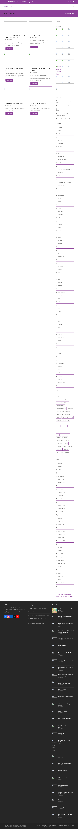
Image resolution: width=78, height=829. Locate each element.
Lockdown (64, 426)
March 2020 (60, 553)
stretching (59, 449)
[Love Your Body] (40, 26)
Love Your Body (35, 35)
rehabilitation (60, 440)
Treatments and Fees (46, 825)
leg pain (59, 247)
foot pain (60, 208)
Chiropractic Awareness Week (14, 103)
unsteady (67, 452)
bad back (60, 146)
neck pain (66, 429)
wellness (60, 376)
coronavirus (70, 408)
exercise (59, 417)
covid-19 (58, 411)
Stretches (60, 343)
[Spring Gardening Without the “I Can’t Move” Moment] (15, 26)
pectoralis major (61, 289)
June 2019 (60, 566)
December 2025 (61, 482)
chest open (60, 172)
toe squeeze (60, 356)
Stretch (59, 340)
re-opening (64, 437)
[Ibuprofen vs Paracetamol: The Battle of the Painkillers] (65, 49)
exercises (59, 420)
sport (59, 327)
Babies (59, 133)
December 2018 (61, 570)
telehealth (65, 449)
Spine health (60, 324)
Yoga (59, 386)
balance (59, 150)
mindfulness (60, 263)
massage (60, 259)
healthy (59, 227)
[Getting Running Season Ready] (65, 37)
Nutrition (60, 276)
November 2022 (61, 505)
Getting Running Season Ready (65, 118)
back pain (59, 397)
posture (58, 437)
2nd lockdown (60, 394)
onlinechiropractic (61, 432)
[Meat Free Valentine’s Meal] (71, 68)
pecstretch (60, 282)
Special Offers (47, 826)
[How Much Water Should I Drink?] (59, 70)
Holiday (59, 234)
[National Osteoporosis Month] (65, 31)
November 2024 (61, 492)
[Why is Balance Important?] (59, 62)
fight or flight (66, 420)
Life (58, 250)
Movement (60, 266)
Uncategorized (61, 363)
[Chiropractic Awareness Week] (15, 94)
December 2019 (61, 563)
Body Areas (60, 162)
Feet (59, 205)
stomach (60, 334)
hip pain (59, 230)
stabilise (59, 331)
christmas (66, 402)
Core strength (61, 185)
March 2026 (60, 473)
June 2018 (60, 573)
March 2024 (60, 499)
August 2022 (60, 511)
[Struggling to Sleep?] (71, 78)
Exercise (59, 198)
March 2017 (60, 586)
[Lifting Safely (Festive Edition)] (15, 59)
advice (66, 394)
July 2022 (60, 515)
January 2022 (61, 528)
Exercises (60, 201)
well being (59, 455)
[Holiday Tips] (71, 62)
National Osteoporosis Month (64, 105)
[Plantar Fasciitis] (71, 49)
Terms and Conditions (62, 825)
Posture (59, 301)
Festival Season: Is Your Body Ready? (38, 608)
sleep (59, 321)
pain (59, 279)
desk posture (61, 195)
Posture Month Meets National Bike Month (39, 615)
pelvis (59, 298)
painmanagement (65, 434)
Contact (54, 825)
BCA (58, 153)
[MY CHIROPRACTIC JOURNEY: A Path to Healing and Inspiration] (59, 49)
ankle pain (60, 127)
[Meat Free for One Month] (65, 68)
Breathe (59, 166)
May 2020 (60, 547)
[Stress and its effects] (71, 56)
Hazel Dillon (60, 214)
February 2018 (61, 579)
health (59, 217)
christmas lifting (60, 405)
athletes (59, 130)
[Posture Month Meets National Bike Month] (71, 31)
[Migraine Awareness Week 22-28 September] (40, 59)
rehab (59, 308)
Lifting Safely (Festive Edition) (14, 68)
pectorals (60, 295)
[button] (73, 7)
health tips (60, 224)
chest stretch (68, 400)
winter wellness (61, 382)
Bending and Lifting (62, 159)
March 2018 (60, 576)
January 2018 (61, 583)
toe (58, 350)
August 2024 (60, 495)
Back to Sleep (61, 143)
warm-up (60, 366)
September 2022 (61, 508)
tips (58, 347)
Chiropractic (60, 179)
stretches (70, 446)
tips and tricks (60, 452)
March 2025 (60, 489)
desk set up (67, 414)
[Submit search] (72, 21)
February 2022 (61, 524)
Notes (59, 272)
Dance (59, 192)
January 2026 (61, 479)
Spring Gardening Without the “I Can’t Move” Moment (15, 36)
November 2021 (61, 534)
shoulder (60, 314)
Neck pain (60, 269)
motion (70, 426)
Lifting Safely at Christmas (38, 103)
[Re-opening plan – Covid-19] (71, 84)
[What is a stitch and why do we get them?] (65, 56)
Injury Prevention (62, 240)
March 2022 (60, 521)
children (59, 175)
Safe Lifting (67, 440)
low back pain (61, 256)
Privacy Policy (71, 825)
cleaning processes (61, 408)
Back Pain (60, 140)
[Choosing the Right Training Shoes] (59, 91)
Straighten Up (61, 337)
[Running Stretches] (59, 78)
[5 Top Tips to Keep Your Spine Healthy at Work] (59, 84)
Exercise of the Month (68, 417)
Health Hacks (61, 221)
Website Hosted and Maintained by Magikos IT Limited (15, 826)
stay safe (59, 446)
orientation (69, 432)
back (59, 137)
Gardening (60, 211)
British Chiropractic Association (65, 169)
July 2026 (60, 463)
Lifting (59, 253)
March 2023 (60, 502)
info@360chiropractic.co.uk (28, 2)
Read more (9, 48)
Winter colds (60, 379)
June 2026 (60, 466)
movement (59, 429)
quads (59, 305)
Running (59, 311)
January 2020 (61, 560)
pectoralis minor (61, 292)
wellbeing (60, 373)
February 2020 (61, 557)
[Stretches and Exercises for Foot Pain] (65, 62)
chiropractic (59, 402)
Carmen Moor (60, 400)
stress (64, 446)
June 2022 (60, 518)
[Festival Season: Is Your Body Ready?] (59, 31)
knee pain (60, 243)
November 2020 (61, 540)
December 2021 (61, 531)
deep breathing (66, 411)
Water (59, 369)
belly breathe (61, 156)
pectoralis (60, 285)
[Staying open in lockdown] (65, 84)
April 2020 (60, 550)
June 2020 (60, 544)
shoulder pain (61, 318)
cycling (59, 188)
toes (59, 360)
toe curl (59, 353)
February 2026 (61, 476)
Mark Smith (60, 594)
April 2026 (60, 469)
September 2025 (61, 486)
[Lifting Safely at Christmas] (40, 94)
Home (65, 13)
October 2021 (61, 537)
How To (59, 237)
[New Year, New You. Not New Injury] (59, 43)
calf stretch (65, 397)
